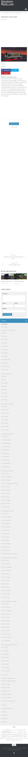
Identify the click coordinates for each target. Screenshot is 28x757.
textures (26, 738)
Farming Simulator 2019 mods (8, 79)
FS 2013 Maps (5, 523)
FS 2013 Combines (7, 517)
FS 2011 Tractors (6, 500)
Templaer (15, 738)
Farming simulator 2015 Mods (9, 558)
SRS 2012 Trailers (6, 697)
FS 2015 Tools (5, 587)
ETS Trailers (5, 396)
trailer (7, 740)
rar (4, 738)
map (24, 734)
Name (4, 303)
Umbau (12, 740)
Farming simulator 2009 (8, 434)
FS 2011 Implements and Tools (10, 483)
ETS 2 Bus (4, 406)
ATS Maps (4, 343)
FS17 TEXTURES (6, 640)
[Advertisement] (14, 35)
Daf (16, 730)
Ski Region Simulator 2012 (8, 678)
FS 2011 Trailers (6, 503)
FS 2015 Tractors (6, 590)
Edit (20, 732)
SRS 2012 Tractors (6, 694)
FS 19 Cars (5, 647)
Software (11, 738)
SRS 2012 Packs (6, 687)
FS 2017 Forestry (6, 614)
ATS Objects (5, 346)
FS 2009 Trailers (6, 466)
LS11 (21, 734)
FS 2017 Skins (5, 627)
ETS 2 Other (5, 420)
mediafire (4, 736)
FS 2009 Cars (5, 436)
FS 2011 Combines (7, 476)
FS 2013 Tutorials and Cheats (9, 553)
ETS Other (4, 389)
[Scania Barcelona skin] (7, 276)
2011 (4, 730)
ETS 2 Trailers (5, 12)
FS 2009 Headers (6, 443)
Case (12, 730)
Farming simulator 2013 (8, 511)
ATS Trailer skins (6, 359)
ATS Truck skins (6, 366)
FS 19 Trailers (5, 661)
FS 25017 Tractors (6, 637)
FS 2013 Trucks (6, 550)
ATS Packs (4, 349)
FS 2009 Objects (6, 446)
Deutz (22, 730)
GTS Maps (4, 718)
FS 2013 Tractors (6, 543)
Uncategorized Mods (7, 708)
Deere (19, 730)
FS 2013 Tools (5, 540)
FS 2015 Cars (5, 560)
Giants (5, 734)
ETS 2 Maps (5, 416)
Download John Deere (15, 732)
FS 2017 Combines (7, 610)
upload (15, 740)
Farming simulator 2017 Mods (9, 601)
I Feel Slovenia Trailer (19, 281)
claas (15, 730)
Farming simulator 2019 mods (9, 645)
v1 (17, 740)
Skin (9, 738)
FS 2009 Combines (7, 440)
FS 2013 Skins (5, 537)
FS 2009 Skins (5, 456)
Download (6, 731)
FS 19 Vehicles (5, 667)
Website (5, 308)
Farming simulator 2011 (8, 471)
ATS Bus (4, 332)
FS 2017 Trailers (6, 634)
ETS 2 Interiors (5, 413)
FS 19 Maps (5, 650)
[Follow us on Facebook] (26, 320)
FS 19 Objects (5, 654)
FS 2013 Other (6, 530)
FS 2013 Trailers (6, 547)
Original (25, 736)
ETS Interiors (5, 383)
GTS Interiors (5, 715)
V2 (18, 740)
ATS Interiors (5, 339)
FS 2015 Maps (5, 573)
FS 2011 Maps (5, 486)
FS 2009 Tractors (6, 463)
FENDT (25, 732)
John (12, 734)
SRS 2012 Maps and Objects (9, 681)
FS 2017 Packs (5, 624)
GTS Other (5, 722)
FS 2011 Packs (5, 493)
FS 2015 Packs (5, 580)
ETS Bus (4, 376)
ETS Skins (4, 393)
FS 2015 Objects (6, 577)
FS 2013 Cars (5, 513)
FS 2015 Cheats (6, 563)
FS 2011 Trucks (6, 507)
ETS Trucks (5, 399)
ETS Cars (4, 379)
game (2, 734)
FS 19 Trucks (5, 664)
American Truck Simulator (8, 330)
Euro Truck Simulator (7, 373)
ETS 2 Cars (5, 409)
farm (23, 732)
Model (16, 736)
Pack (1, 738)
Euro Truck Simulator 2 (16, 12)
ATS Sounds (5, 353)
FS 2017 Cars (5, 604)
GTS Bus (4, 711)
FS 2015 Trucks (6, 597)
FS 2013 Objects (6, 527)
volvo (21, 740)
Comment (5, 293)
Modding (12, 736)
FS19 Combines (6, 671)
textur (19, 738)
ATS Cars (4, 336)
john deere (16, 734)
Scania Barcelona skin (6, 281)
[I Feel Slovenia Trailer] (20, 276)
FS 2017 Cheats (6, 607)
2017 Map (4, 327)
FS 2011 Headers (6, 480)
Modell (21, 736)
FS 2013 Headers (6, 520)
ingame (8, 734)
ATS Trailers (5, 363)
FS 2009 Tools (5, 460)
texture (22, 738)
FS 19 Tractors (5, 657)
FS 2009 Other (6, 450)
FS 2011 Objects (6, 490)
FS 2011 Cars (5, 473)
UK (9, 740)
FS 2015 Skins (5, 584)
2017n (7, 730)
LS (19, 734)
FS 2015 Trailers (6, 594)
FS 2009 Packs (5, 453)
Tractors (4, 705)
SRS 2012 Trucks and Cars (8, 701)
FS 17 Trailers (5, 675)
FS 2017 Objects (6, 620)
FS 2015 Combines (7, 567)
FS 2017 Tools (5, 630)
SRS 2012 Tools (6, 691)
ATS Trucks (5, 369)
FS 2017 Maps (5, 617)
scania (6, 738)
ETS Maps (4, 386)
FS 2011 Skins (5, 496)
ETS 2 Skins (5, 423)
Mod (8, 736)
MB (26, 734)
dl (24, 730)
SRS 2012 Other (6, 684)
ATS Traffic (4, 356)
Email (16, 303)
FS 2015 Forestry (6, 570)
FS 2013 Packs (5, 533)
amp (11, 730)
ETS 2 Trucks (5, 430)
